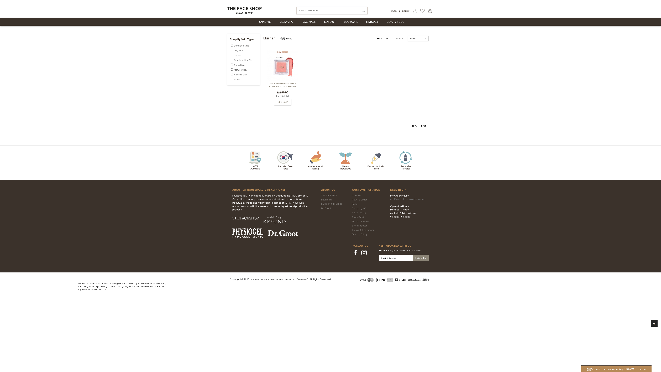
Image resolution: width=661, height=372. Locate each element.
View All (400, 38)
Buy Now (283, 102)
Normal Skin (240, 74)
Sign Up (406, 11)
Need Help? (398, 190)
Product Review (360, 221)
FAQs (355, 204)
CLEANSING (286, 22)
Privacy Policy (359, 234)
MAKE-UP (329, 22)
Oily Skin (238, 50)
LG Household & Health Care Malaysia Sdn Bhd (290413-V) (279, 279)
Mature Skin (240, 69)
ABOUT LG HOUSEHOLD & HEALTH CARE (259, 190)
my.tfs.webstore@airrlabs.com (407, 199)
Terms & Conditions (363, 230)
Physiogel (326, 199)
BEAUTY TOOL (395, 22)
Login (394, 11)
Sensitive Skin (241, 45)
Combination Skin (243, 60)
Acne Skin (239, 65)
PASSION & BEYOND (331, 204)
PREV (379, 38)
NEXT (388, 38)
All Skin (237, 79)
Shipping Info (359, 208)
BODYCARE (351, 22)
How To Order (359, 199)
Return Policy (359, 212)
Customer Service (366, 190)
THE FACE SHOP (329, 195)
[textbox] (332, 10)
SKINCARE (265, 22)
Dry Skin (238, 55)
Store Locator (359, 225)
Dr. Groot (326, 208)
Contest (356, 195)
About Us (328, 190)
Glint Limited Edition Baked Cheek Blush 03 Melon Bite (283, 85)
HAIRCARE (372, 22)
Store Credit (358, 217)
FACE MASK (309, 22)
